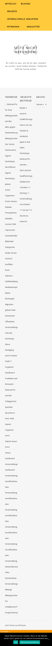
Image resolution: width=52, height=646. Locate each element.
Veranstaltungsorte (13, 475)
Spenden (9, 407)
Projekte (12, 11)
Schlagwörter (11, 401)
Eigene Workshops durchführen (10, 161)
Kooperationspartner (14, 612)
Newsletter (33, 26)
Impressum (10, 230)
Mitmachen (13, 26)
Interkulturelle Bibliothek (22, 19)
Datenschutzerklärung (30, 642)
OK (16, 642)
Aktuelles (10, 3)
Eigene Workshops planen (10, 178)
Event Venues (11, 201)
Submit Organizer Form (9, 430)
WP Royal (21, 625)
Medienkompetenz (13, 287)
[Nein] (49, 639)
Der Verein (9, 144)
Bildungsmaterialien (13, 138)
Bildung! (25, 3)
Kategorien (10, 247)
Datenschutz (10, 150)
